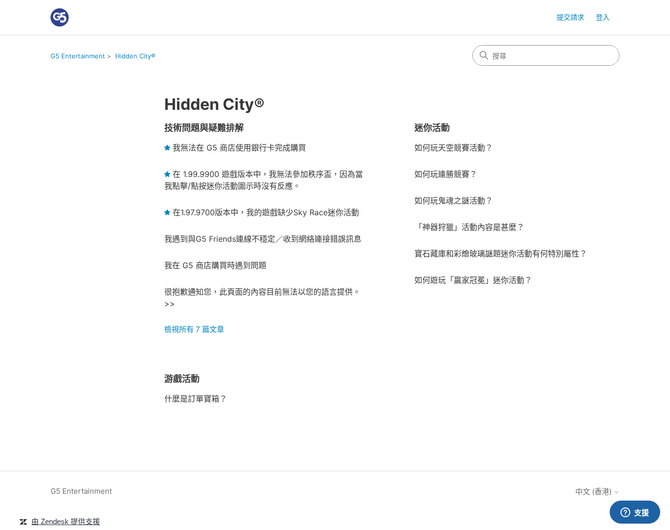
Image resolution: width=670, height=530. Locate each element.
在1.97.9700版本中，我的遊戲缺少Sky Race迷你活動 (266, 212)
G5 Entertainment (78, 56)
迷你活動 (432, 128)
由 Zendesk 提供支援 (65, 521)
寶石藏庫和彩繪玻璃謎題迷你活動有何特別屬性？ (500, 253)
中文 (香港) (594, 491)
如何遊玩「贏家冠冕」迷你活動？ (473, 280)
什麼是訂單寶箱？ (195, 399)
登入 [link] (603, 17)
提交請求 (570, 17)
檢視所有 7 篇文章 (194, 329)
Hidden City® (135, 56)
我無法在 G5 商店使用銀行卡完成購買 (239, 147)
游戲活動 (182, 379)
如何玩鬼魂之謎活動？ (453, 200)
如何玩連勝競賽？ (445, 174)
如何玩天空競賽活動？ (453, 147)
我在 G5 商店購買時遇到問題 (215, 265)
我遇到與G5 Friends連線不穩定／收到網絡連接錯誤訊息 (262, 239)
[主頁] (60, 17)
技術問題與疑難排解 (204, 128)
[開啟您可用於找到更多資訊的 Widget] (634, 513)
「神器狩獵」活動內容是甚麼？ (469, 227)
